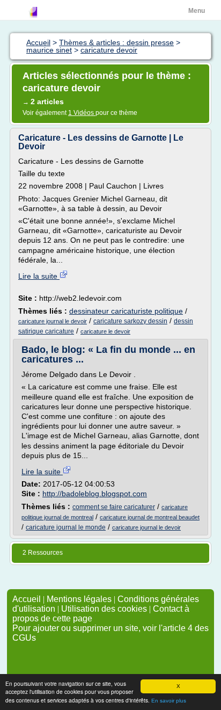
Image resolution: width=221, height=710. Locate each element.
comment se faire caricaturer (113, 507)
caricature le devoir (105, 331)
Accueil (26, 599)
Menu (196, 11)
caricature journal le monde (66, 527)
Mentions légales (79, 599)
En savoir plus (168, 701)
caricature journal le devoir (52, 321)
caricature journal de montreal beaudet (150, 517)
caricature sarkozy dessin (130, 321)
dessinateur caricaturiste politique (126, 311)
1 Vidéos (81, 113)
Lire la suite (39, 276)
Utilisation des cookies (104, 608)
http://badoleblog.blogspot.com (94, 493)
